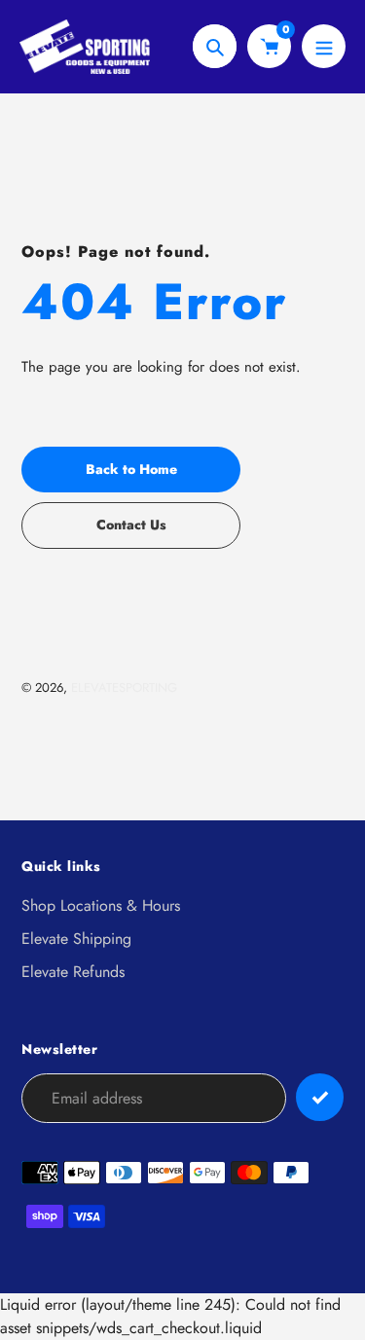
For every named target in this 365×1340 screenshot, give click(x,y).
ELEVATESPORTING (124, 687)
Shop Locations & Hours (100, 905)
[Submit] (320, 1097)
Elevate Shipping (76, 938)
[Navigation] (324, 46)
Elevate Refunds (73, 971)
